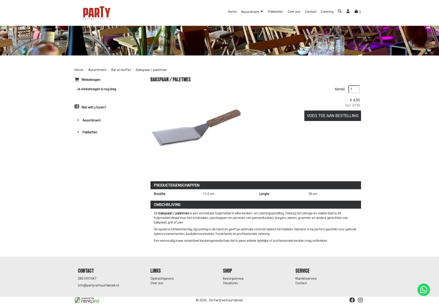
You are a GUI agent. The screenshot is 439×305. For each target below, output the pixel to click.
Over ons (294, 11)
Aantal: (340, 89)
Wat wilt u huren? (93, 107)
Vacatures (230, 283)
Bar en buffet (121, 70)
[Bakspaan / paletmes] (196, 131)
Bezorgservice (233, 278)
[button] (340, 11)
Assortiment (250, 12)
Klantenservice (306, 278)
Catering (327, 11)
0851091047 (87, 278)
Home (232, 11)
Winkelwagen (91, 80)
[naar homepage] (96, 12)
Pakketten (275, 11)
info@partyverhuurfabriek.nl (98, 285)
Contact (310, 11)
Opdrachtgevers (162, 278)
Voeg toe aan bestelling (333, 115)
